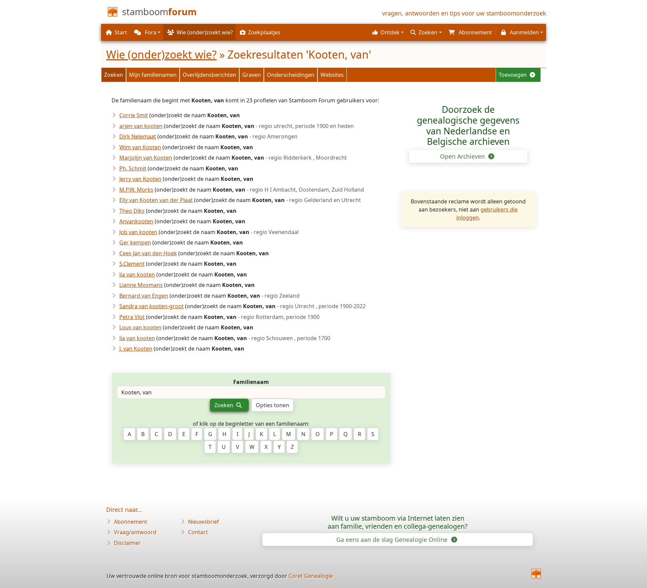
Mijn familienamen (153, 74)
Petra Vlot (132, 317)
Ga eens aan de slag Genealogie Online (392, 539)
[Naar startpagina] (536, 573)
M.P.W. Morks (136, 189)
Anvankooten (136, 221)
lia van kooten (137, 274)
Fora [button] (150, 32)
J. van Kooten (135, 348)
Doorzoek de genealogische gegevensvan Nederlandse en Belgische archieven (468, 125)
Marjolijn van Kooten (145, 157)
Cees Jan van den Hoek (148, 253)
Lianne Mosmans (141, 285)
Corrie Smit (133, 115)
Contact (198, 532)
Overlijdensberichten (209, 74)
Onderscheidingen (290, 74)
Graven (251, 74)
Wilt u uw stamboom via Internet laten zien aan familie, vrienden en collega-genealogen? (398, 522)
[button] (387, 32)
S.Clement (132, 263)
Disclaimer (127, 543)
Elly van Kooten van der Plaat (156, 200)
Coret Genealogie (310, 576)
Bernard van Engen (143, 295)
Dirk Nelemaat (137, 136)
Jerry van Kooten (140, 179)
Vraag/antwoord (135, 532)
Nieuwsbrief (203, 521)
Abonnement (130, 521)
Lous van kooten (140, 327)
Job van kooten (138, 232)
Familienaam (251, 382)
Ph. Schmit (132, 168)
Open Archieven (463, 156)
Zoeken (113, 74)
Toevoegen (513, 74)
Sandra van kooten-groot (151, 306)
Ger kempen (135, 242)
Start (121, 32)
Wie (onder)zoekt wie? (161, 54)
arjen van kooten (140, 126)
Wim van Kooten (140, 147)
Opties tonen (272, 405)
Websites (332, 74)
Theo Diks (132, 211)
